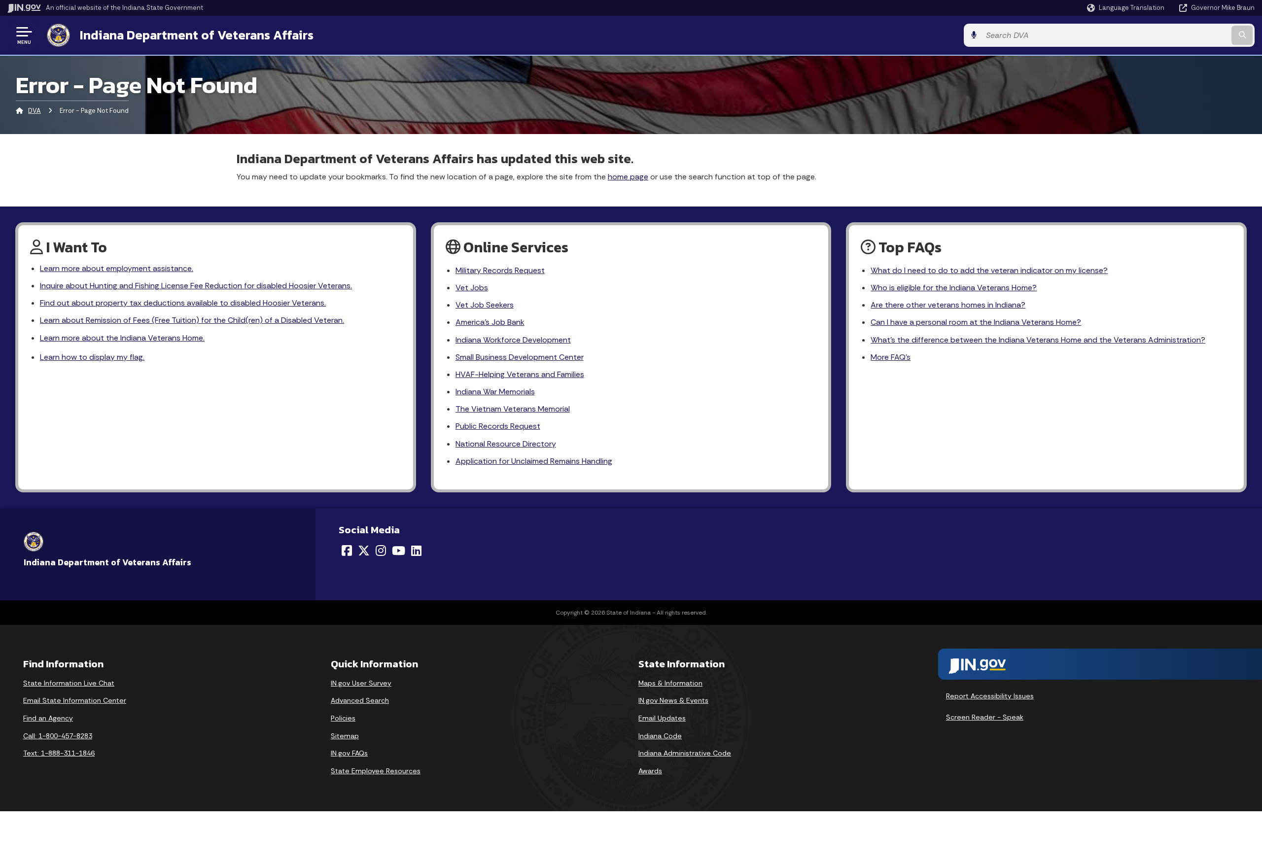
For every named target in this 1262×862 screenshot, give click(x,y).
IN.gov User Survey (361, 683)
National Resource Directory (506, 444)
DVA (34, 110)
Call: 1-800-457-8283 (57, 735)
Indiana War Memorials (495, 391)
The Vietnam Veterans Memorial (513, 409)
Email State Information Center (74, 700)
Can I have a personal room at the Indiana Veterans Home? (976, 322)
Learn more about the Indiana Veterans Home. (122, 338)
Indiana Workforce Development (513, 340)
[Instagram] (381, 550)
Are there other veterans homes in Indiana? (948, 305)
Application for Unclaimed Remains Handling (534, 461)
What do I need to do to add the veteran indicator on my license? (989, 270)
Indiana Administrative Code (684, 753)
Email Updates (662, 718)
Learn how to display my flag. (92, 357)
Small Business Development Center (520, 357)
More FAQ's (891, 357)
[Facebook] (347, 550)
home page (628, 177)
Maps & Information (670, 683)
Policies (343, 718)
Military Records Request (500, 270)
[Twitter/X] (364, 550)
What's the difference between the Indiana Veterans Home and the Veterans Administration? (1038, 340)
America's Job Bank (490, 322)
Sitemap (345, 735)
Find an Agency (48, 718)
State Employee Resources (376, 770)
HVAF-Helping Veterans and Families (520, 374)
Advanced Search (360, 700)
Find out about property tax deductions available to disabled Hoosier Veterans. (183, 303)
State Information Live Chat (68, 683)
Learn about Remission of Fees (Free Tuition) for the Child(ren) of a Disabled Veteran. (192, 320)
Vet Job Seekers (485, 305)
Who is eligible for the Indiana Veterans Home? (954, 287)
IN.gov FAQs (349, 753)
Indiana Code (660, 735)
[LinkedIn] (416, 550)
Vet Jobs (472, 287)
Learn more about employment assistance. (116, 268)
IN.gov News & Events (673, 700)
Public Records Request (498, 426)
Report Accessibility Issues (990, 695)
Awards (650, 770)
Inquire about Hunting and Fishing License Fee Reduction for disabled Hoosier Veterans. (196, 285)
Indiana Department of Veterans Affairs (197, 35)
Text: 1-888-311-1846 (59, 753)
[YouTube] (398, 550)
